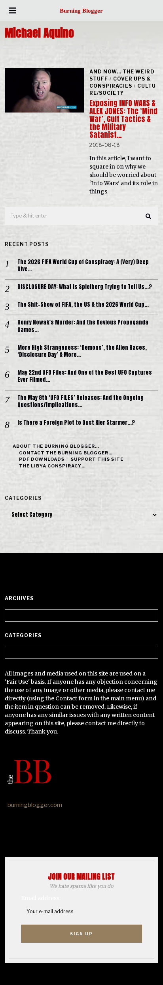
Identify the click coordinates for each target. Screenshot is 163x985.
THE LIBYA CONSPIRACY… (52, 466)
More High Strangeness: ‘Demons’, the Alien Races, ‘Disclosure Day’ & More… (82, 351)
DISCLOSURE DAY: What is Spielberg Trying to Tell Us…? (84, 287)
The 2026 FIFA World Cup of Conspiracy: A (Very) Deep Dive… (83, 266)
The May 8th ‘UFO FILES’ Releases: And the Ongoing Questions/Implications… (80, 401)
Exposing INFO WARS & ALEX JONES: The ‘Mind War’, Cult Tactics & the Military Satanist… (123, 119)
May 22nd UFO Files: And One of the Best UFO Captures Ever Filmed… (84, 376)
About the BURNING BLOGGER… (56, 446)
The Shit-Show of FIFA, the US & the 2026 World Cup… (83, 304)
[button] (148, 216)
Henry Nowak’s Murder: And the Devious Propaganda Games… (82, 326)
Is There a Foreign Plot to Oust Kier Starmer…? (76, 422)
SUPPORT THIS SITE (97, 459)
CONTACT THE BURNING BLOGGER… (66, 453)
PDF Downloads (41, 459)
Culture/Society (122, 89)
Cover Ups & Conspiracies (120, 82)
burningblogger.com (35, 805)
